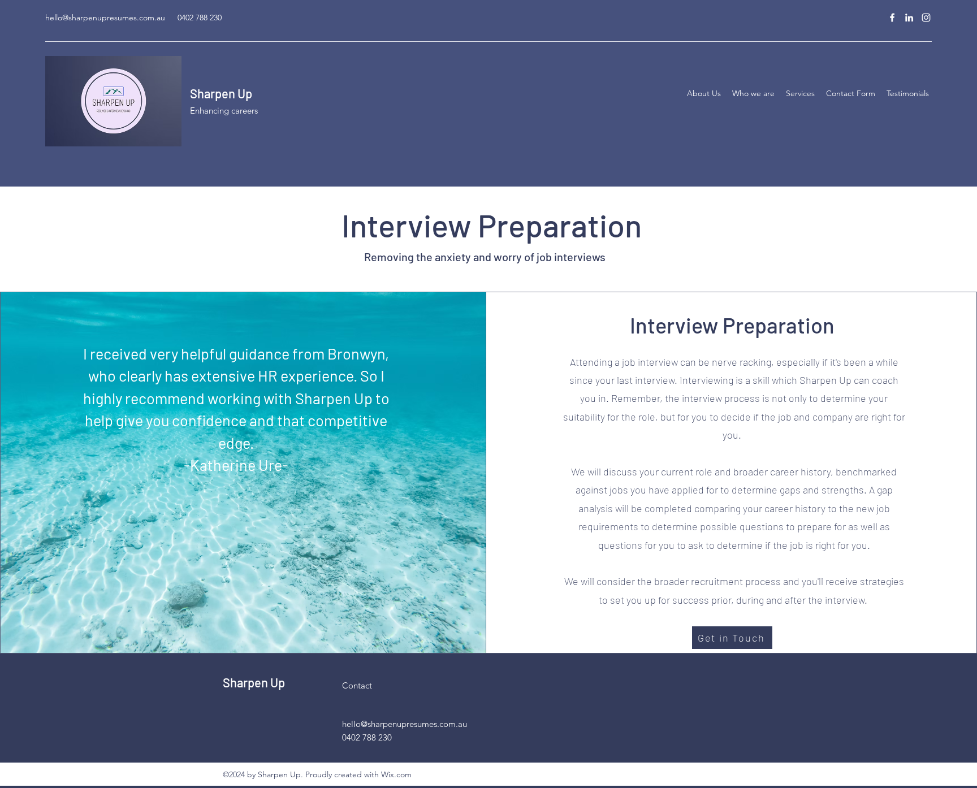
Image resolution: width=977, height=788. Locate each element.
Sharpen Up (221, 93)
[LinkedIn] (909, 17)
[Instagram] (926, 17)
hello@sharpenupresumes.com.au (105, 17)
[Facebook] (892, 17)
